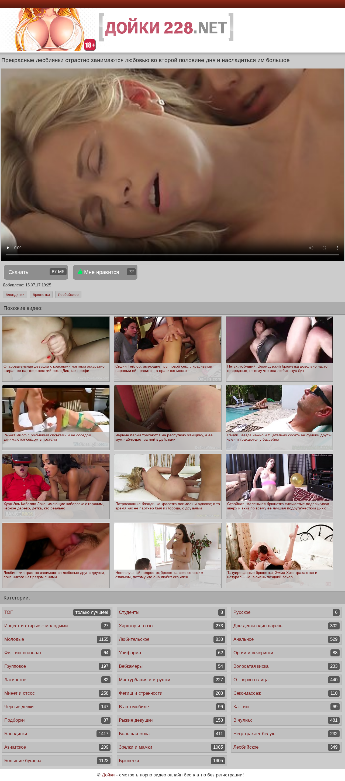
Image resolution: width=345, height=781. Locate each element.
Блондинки (15, 294)
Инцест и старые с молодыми (56, 625)
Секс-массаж (285, 693)
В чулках (285, 720)
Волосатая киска (285, 666)
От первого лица (285, 679)
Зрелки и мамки (171, 747)
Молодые (56, 639)
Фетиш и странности (171, 693)
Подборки (56, 720)
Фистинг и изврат (56, 652)
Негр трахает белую (285, 733)
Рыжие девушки (171, 720)
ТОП (56, 612)
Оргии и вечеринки (285, 652)
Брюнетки (41, 294)
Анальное (285, 639)
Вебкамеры (171, 666)
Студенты (171, 612)
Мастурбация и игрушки (171, 679)
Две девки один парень (285, 625)
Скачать (36, 272)
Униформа (171, 652)
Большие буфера (56, 760)
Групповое (56, 666)
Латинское (56, 679)
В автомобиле (171, 706)
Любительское (171, 639)
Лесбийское (68, 294)
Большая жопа (171, 733)
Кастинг (285, 706)
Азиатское (56, 747)
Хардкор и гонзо (171, 625)
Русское (285, 612)
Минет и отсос (56, 693)
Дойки (108, 774)
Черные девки (56, 706)
